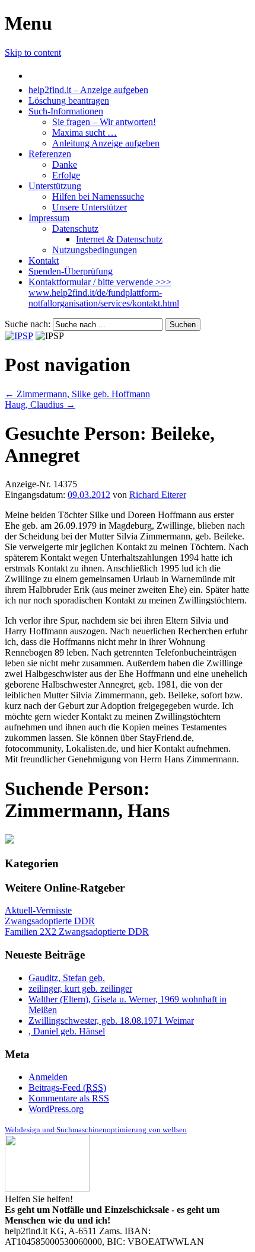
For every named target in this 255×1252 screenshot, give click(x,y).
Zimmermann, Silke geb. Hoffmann (77, 394)
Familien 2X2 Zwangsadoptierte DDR (77, 932)
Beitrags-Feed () (67, 1087)
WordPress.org (56, 1109)
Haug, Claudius (40, 405)
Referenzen (49, 154)
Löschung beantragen (68, 100)
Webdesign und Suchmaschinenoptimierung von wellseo (96, 1129)
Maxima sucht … (84, 132)
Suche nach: (27, 324)
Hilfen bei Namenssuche (98, 196)
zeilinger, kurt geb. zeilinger (80, 988)
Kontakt (43, 260)
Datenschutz (75, 228)
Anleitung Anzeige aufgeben (106, 143)
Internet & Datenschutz (119, 239)
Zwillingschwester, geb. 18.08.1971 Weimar (111, 1020)
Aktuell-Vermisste (38, 910)
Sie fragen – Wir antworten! (104, 122)
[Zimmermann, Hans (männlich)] (9, 840)
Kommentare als (68, 1098)
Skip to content (33, 52)
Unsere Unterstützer (89, 207)
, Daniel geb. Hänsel (66, 1031)
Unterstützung (54, 186)
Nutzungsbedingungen (94, 250)
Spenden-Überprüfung (70, 271)
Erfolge (66, 175)
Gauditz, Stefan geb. (66, 978)
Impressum (48, 218)
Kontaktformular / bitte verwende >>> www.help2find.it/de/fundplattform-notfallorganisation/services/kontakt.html (103, 292)
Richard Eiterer (157, 495)
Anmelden (48, 1077)
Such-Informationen (65, 111)
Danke (64, 164)
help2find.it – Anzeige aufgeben (88, 90)
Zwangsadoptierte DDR (50, 921)
